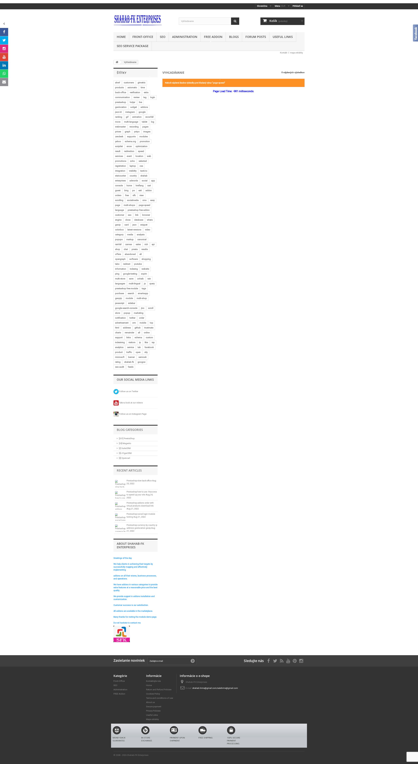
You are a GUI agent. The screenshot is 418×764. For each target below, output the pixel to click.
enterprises (120, 180)
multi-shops (129, 205)
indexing (134, 269)
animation (137, 117)
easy (152, 200)
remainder (129, 332)
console (119, 185)
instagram (130, 112)
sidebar (131, 303)
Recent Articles (129, 470)
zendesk (119, 136)
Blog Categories (130, 430)
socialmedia (133, 200)
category (119, 234)
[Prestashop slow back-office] (120, 483)
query (152, 283)
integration (120, 171)
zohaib (140, 278)
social (144, 180)
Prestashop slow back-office (139, 481)
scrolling (119, 200)
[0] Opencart (124, 458)
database (138, 220)
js (145, 283)
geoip (118, 225)
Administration (184, 37)
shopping (146, 259)
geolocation (121, 107)
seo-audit (119, 367)
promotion (145, 141)
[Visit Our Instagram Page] (4, 49)
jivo (142, 308)
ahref (117, 82)
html (117, 327)
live (140, 102)
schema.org (130, 141)
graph (127, 131)
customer (119, 215)
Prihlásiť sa (298, 6)
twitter (132, 318)
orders (118, 195)
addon (148, 190)
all (139, 332)
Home (121, 37)
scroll (150, 308)
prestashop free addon (139, 210)
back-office (120, 92)
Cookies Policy (153, 694)
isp (153, 342)
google (142, 112)
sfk (134, 195)
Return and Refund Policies (158, 689)
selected (143, 161)
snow (129, 146)
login (152, 97)
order (141, 318)
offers (118, 254)
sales (138, 244)
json (134, 225)
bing (126, 190)
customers (129, 82)
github (138, 327)
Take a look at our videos (131, 402)
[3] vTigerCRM (125, 453)
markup (130, 239)
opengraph (120, 259)
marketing (138, 313)
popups (119, 239)
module (129, 298)
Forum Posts (255, 37)
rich (146, 244)
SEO (162, 37)
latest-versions (134, 229)
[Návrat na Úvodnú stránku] (117, 62)
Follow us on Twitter (128, 391)
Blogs (234, 37)
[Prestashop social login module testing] (120, 517)
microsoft (119, 357)
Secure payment (153, 706)
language (119, 210)
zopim (144, 274)
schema (138, 337)
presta (135, 249)
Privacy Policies (153, 711)
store (117, 313)
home (129, 185)
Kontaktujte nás (153, 681)
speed (141, 151)
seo (129, 215)
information (120, 269)
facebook (149, 347)
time (143, 87)
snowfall (149, 117)
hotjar (132, 102)
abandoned (130, 254)
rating (118, 362)
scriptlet (119, 146)
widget (133, 107)
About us (150, 702)
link (136, 215)
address (127, 327)
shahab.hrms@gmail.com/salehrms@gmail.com (215, 688)
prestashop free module (126, 288)
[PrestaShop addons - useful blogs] (143, 20)
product (119, 352)
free (127, 195)
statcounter (120, 175)
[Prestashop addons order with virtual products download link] (120, 506)
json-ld (118, 112)
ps (133, 190)
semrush (142, 357)
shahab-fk (129, 362)
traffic (129, 352)
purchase (119, 293)
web (149, 156)
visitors (132, 342)
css (141, 166)
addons (144, 107)
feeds (130, 367)
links (128, 337)
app (153, 180)
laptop (133, 166)
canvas (128, 244)
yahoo (118, 141)
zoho (132, 161)
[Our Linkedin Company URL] (4, 65)
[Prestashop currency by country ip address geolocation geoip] (120, 528)
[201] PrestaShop (127, 438)
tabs (117, 264)
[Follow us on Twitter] (4, 40)
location (139, 156)
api (153, 244)
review (137, 97)
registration (120, 166)
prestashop (120, 102)
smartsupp (143, 293)
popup (127, 313)
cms (144, 200)
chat (126, 249)
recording (134, 126)
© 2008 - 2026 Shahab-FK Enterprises (130, 755)
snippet (143, 225)
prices (118, 131)
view (141, 195)
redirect (126, 264)
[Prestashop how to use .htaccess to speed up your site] (120, 494)
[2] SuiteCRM (125, 448)
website (145, 269)
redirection (129, 151)
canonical (141, 239)
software (133, 259)
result (117, 151)
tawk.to (143, 171)
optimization (141, 146)
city (146, 352)
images (146, 131)
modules (143, 136)
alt (140, 254)
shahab (143, 175)
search (131, 293)
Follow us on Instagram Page (132, 414)
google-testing (130, 274)
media (130, 234)
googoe (141, 362)
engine (118, 220)
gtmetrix (141, 82)
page (117, 205)
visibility (133, 171)
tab (139, 347)
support (119, 337)
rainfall (118, 244)
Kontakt (283, 52)
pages (145, 126)
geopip (118, 298)
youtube (138, 264)
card (126, 225)
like (146, 342)
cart (149, 185)
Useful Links (283, 37)
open (138, 352)
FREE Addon (213, 37)
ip (140, 342)
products (119, 87)
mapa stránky (296, 52)
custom (149, 337)
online (147, 332)
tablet (144, 122)
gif (127, 117)
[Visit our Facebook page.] (4, 32)
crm (134, 323)
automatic (132, 87)
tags (144, 288)
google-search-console (126, 308)
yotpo (137, 131)
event (129, 156)
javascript (119, 303)
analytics (119, 347)
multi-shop (142, 298)
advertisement (122, 323)
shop (117, 249)
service (130, 347)
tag (144, 97)
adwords (133, 180)
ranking (118, 117)
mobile (143, 323)
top (151, 323)
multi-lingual (134, 283)
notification (120, 318)
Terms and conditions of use (159, 698)
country (133, 175)
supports (131, 136)
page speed (144, 205)
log (152, 122)
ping (117, 274)
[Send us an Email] (4, 82)
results (144, 249)
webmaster (120, 126)
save (131, 278)
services (119, 156)
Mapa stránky (152, 719)
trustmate (148, 327)
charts (118, 332)
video (147, 229)
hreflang (140, 185)
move (117, 122)
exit (140, 190)
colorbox (119, 229)
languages (120, 283)
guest (118, 190)
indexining (120, 342)
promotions (120, 161)
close (127, 220)
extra (146, 92)
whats (150, 220)
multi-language (131, 122)
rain (149, 278)
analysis (141, 234)
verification (135, 92)
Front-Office (142, 37)
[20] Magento (125, 443)
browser (146, 215)
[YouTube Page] (4, 57)
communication (122, 97)
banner (131, 357)
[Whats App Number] (4, 74)
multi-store (120, 278)
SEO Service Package (132, 46)
